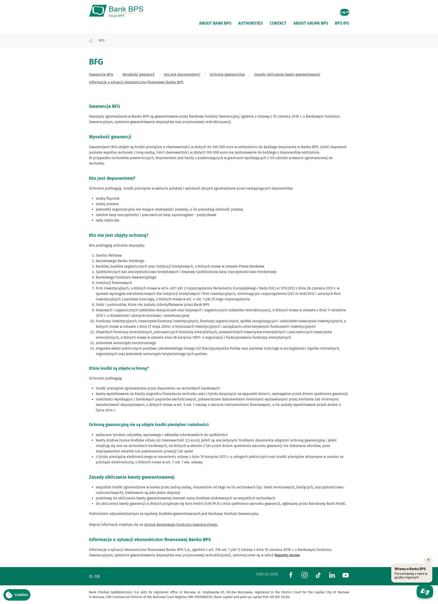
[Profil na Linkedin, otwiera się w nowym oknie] (331, 575)
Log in (344, 12)
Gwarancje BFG (101, 74)
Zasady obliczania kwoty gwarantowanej (287, 74)
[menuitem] (215, 23)
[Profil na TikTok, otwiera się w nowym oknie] (318, 575)
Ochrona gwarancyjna (227, 74)
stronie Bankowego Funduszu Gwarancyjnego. (181, 524)
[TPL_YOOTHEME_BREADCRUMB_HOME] (91, 40)
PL (91, 576)
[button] (16, 595)
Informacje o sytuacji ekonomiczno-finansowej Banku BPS (136, 82)
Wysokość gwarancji (139, 74)
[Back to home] (118, 11)
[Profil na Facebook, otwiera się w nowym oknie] (290, 575)
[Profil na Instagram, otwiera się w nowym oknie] (304, 575)
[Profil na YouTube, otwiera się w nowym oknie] (345, 575)
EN (97, 576)
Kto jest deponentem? (182, 74)
